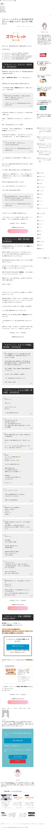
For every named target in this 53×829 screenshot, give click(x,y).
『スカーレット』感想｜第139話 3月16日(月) (14, 54)
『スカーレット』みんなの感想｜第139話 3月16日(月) (16, 57)
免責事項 (2, 10)
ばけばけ (41, 194)
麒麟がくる (41, 248)
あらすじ (4, 708)
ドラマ (2, 5)
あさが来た (41, 173)
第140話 (23, 223)
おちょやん (41, 180)
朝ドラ (25, 708)
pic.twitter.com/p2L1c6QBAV (11, 99)
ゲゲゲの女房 (42, 213)
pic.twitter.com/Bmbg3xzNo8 (11, 144)
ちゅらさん (41, 190)
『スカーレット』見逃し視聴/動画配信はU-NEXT (15, 58)
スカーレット (5, 16)
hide (8, 49)
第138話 (13, 223)
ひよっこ (41, 197)
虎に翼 (40, 245)
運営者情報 (3, 11)
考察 (30, 708)
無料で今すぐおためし (18, 646)
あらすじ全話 (18, 756)
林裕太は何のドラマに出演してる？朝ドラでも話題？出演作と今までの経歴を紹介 (45, 131)
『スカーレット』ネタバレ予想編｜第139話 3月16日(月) (17, 56)
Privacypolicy (4, 827)
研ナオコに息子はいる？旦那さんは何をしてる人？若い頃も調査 (45, 139)
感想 (21, 708)
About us (2, 9)
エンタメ (41, 201)
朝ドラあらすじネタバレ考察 (8, 0)
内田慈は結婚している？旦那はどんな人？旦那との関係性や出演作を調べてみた (45, 146)
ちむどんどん (42, 187)
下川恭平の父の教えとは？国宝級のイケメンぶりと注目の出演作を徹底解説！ (45, 153)
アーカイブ (39, 257)
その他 (40, 183)
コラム (40, 216)
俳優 (40, 234)
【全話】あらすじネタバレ (17, 231)
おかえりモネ (42, 176)
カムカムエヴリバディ (43, 209)
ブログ (40, 231)
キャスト (17, 761)
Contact (2, 6)
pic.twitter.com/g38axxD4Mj (16, 199)
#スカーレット (20, 97)
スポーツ (41, 224)
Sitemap (2, 7)
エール (40, 204)
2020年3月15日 (8, 104)
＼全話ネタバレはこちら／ (17, 227)
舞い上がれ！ (42, 241)
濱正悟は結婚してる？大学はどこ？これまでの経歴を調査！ (45, 160)
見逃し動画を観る (18, 740)
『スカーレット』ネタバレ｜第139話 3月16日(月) (15, 53)
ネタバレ (16, 708)
